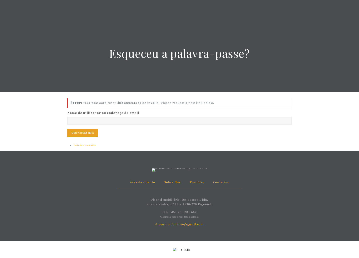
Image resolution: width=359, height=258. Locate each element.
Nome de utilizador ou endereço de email (103, 113)
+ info (185, 250)
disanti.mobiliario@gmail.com (179, 224)
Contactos (221, 182)
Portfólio (197, 182)
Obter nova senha (82, 133)
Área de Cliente (142, 182)
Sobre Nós (172, 182)
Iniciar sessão (85, 145)
